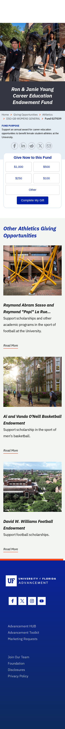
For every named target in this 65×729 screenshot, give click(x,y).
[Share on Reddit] (32, 146)
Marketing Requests (23, 639)
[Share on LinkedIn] (24, 146)
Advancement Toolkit (23, 632)
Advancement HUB (22, 626)
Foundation (16, 663)
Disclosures (16, 669)
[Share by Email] (49, 146)
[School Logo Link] (30, 581)
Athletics (47, 114)
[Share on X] (41, 146)
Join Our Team (18, 657)
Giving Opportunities (26, 114)
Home (5, 114)
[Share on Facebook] (15, 146)
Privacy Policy (18, 676)
